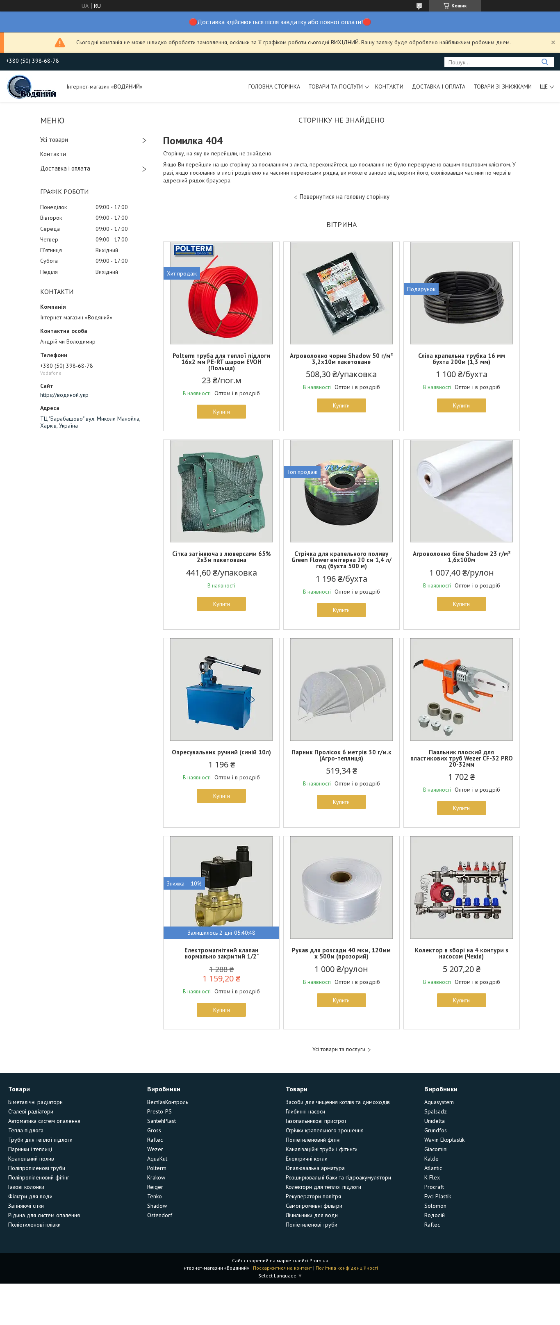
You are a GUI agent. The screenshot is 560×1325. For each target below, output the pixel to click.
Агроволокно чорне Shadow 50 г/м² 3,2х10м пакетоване (341, 359)
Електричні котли (307, 1158)
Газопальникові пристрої (316, 1121)
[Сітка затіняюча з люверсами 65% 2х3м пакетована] (221, 491)
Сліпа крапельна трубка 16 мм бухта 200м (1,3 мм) (461, 359)
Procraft (434, 1187)
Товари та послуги (335, 86)
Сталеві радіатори (30, 1111)
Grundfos (435, 1130)
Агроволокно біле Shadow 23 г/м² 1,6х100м (461, 557)
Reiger (155, 1187)
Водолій (434, 1215)
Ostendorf (159, 1215)
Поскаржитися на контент (282, 1268)
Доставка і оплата (438, 86)
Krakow (156, 1177)
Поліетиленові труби (311, 1224)
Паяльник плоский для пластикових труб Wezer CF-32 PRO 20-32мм (461, 758)
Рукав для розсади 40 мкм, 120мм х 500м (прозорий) (341, 953)
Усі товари (54, 139)
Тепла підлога (25, 1130)
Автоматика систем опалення (44, 1121)
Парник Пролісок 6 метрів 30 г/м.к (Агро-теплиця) (341, 755)
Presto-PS (159, 1111)
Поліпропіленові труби (36, 1168)
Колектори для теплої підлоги (323, 1187)
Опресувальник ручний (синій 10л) (221, 752)
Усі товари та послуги (338, 1049)
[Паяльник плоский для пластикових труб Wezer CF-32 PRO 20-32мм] (461, 689)
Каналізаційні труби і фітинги (321, 1149)
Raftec (155, 1139)
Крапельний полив (31, 1158)
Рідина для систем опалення (44, 1215)
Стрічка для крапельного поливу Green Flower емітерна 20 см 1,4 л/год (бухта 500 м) (341, 560)
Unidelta (434, 1121)
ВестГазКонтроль (167, 1102)
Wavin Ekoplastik (444, 1139)
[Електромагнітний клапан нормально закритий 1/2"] (221, 887)
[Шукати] (544, 62)
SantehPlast (161, 1121)
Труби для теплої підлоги (40, 1139)
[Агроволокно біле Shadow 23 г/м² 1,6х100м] (461, 491)
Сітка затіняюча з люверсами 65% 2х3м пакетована (221, 557)
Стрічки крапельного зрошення (325, 1130)
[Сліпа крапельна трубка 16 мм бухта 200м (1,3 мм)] (461, 293)
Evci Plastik (437, 1196)
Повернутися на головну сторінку (344, 196)
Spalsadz (435, 1111)
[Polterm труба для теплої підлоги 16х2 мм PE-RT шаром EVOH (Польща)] (221, 293)
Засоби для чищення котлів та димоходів (338, 1102)
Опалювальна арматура (315, 1168)
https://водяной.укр (64, 394)
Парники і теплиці (30, 1149)
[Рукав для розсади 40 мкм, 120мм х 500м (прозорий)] (341, 887)
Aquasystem (439, 1102)
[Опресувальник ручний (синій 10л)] (221, 689)
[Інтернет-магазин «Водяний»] (32, 86)
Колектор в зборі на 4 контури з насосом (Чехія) (461, 953)
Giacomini (436, 1149)
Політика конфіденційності (347, 1268)
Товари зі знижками (502, 86)
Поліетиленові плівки (34, 1224)
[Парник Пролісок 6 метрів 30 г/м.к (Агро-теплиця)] (341, 689)
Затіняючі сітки (26, 1205)
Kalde (431, 1158)
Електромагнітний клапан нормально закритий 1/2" (221, 953)
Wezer (155, 1149)
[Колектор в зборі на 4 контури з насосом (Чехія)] (461, 887)
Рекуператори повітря (313, 1196)
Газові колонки (26, 1187)
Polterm (156, 1168)
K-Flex (432, 1177)
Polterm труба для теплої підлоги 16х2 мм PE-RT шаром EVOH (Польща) (221, 362)
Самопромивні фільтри (314, 1205)
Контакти (389, 86)
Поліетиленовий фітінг (313, 1139)
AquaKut (157, 1158)
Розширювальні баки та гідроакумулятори (338, 1177)
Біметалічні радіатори (35, 1102)
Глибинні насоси (305, 1111)
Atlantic (433, 1168)
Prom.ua (319, 1260)
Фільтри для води (30, 1196)
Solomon (435, 1205)
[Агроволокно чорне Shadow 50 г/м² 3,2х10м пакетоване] (341, 293)
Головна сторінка (274, 86)
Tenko (154, 1196)
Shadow (157, 1205)
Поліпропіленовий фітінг (38, 1177)
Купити (221, 411)
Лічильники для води (312, 1215)
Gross (154, 1130)
